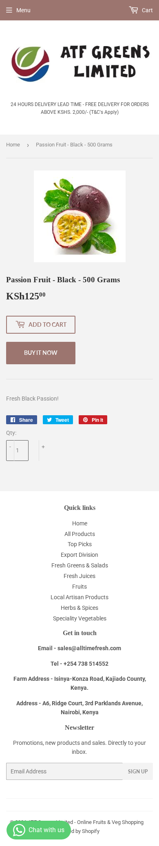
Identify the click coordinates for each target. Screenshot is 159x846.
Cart (147, 10)
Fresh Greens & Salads (79, 565)
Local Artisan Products (79, 597)
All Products (79, 534)
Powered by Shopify (76, 831)
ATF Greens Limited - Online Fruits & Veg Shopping (86, 822)
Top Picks (80, 544)
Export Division (79, 554)
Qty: (11, 433)
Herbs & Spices (79, 608)
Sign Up (138, 771)
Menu (23, 10)
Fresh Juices (79, 576)
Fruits (79, 586)
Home (13, 145)
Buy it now (40, 352)
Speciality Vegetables (79, 618)
